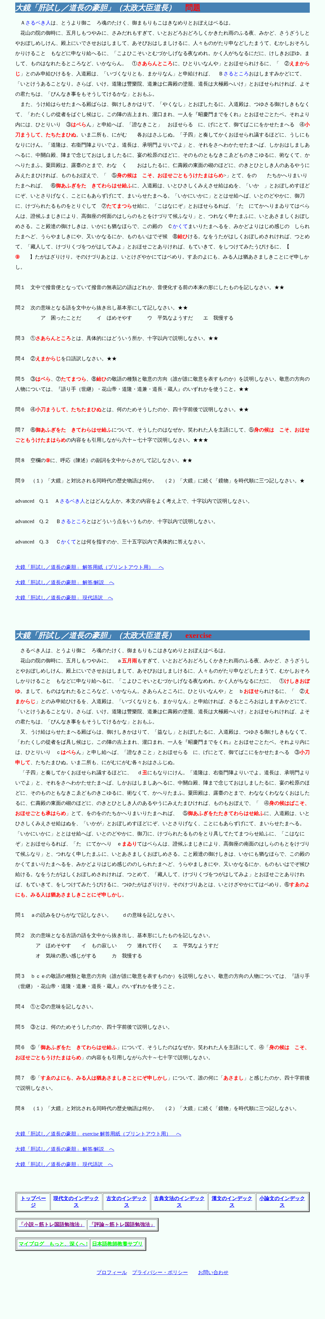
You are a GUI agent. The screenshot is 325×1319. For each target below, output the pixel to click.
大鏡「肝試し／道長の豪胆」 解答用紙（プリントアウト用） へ (89, 567)
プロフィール (111, 1272)
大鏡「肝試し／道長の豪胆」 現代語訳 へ (64, 597)
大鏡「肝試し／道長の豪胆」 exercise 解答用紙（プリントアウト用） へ (98, 1133)
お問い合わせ (213, 1272)
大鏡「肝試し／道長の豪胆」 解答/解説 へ (64, 582)
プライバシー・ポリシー (160, 1272)
